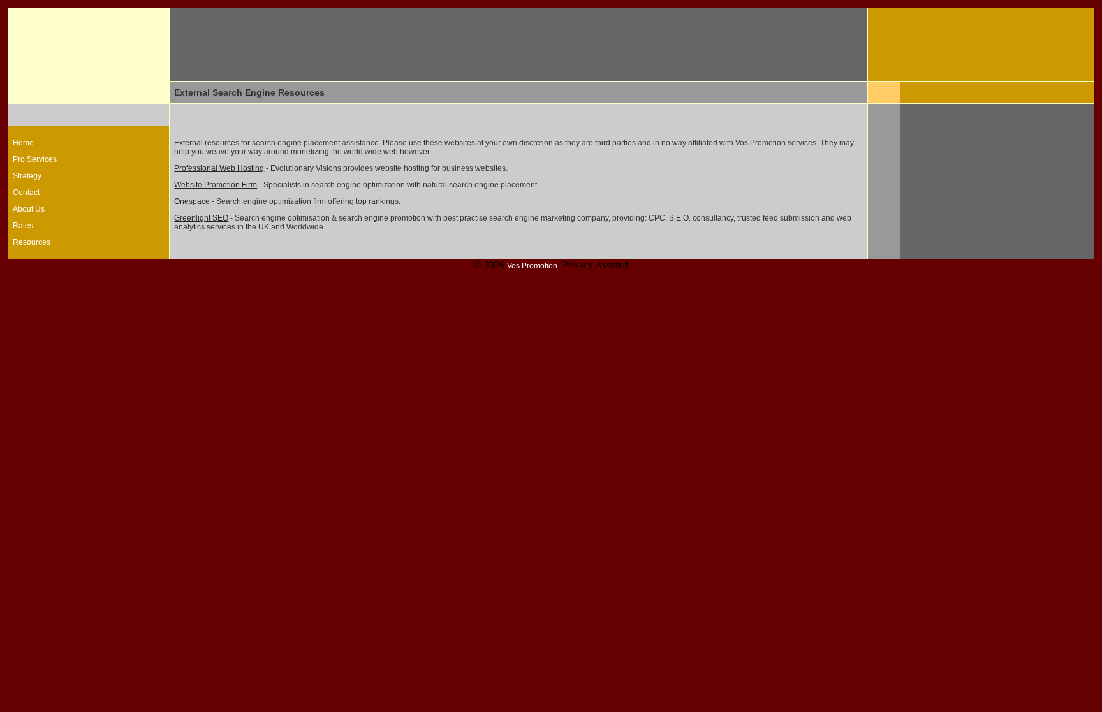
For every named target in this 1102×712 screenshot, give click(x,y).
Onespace (192, 201)
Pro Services (35, 159)
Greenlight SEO (201, 218)
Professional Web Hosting (219, 168)
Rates (23, 225)
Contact (26, 192)
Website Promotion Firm (215, 184)
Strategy (27, 175)
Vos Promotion (532, 265)
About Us (29, 209)
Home (23, 142)
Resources (31, 242)
